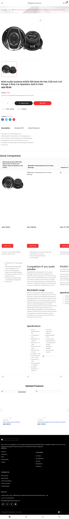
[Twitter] (6, 119)
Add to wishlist (10, 109)
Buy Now (42, 103)
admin (8, 93)
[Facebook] (2, 119)
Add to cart (25, 103)
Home (2, 10)
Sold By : (3, 93)
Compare (23, 109)
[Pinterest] (14, 119)
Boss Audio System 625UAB (11, 422)
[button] (66, 3)
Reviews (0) (19, 128)
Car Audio (9, 10)
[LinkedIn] (10, 119)
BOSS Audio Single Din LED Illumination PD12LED (51, 422)
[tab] (5, 128)
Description (5, 128)
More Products (34, 128)
